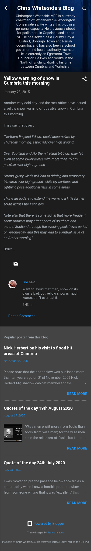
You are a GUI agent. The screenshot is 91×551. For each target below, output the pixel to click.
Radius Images (55, 532)
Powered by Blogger (48, 523)
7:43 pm (28, 305)
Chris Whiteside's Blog (45, 8)
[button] (84, 79)
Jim (25, 282)
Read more (77, 394)
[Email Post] (16, 265)
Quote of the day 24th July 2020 (34, 462)
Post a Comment (21, 316)
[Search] (84, 9)
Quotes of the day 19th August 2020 (38, 408)
